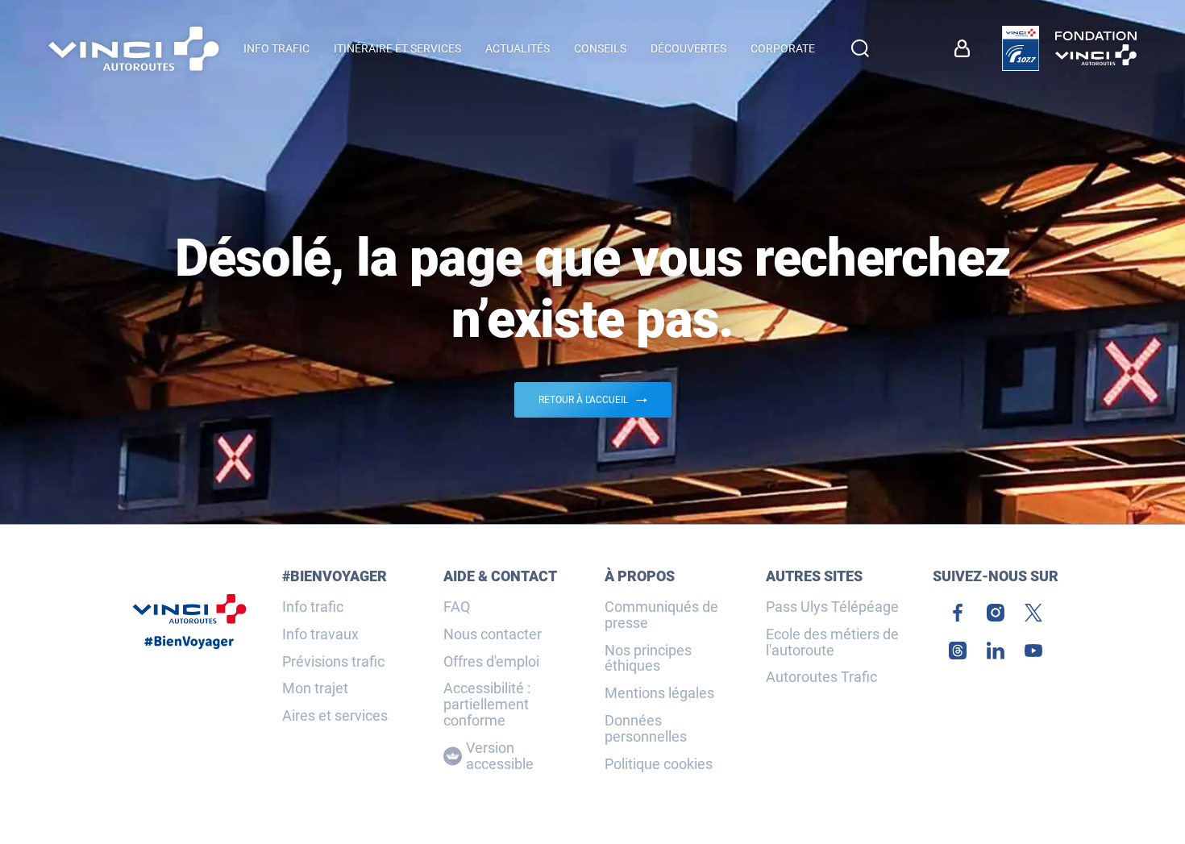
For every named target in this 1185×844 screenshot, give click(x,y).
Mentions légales (659, 693)
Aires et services (335, 716)
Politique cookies (659, 764)
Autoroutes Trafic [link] (821, 677)
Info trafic (312, 607)
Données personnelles (646, 729)
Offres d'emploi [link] (491, 662)
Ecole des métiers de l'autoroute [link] (832, 642)
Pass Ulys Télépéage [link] (832, 607)
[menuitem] (966, 48)
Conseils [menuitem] (600, 48)
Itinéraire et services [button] (397, 48)
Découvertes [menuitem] (688, 48)
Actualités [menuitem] (517, 48)
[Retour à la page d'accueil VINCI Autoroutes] (133, 49)
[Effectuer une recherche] (860, 48)
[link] (1020, 48)
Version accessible (500, 756)
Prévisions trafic (333, 662)
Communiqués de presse (661, 615)
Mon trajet (315, 688)
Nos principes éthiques (648, 658)
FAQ (456, 607)
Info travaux (320, 634)
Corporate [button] (782, 48)
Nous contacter (492, 634)
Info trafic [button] (276, 48)
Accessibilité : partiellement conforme (486, 704)
